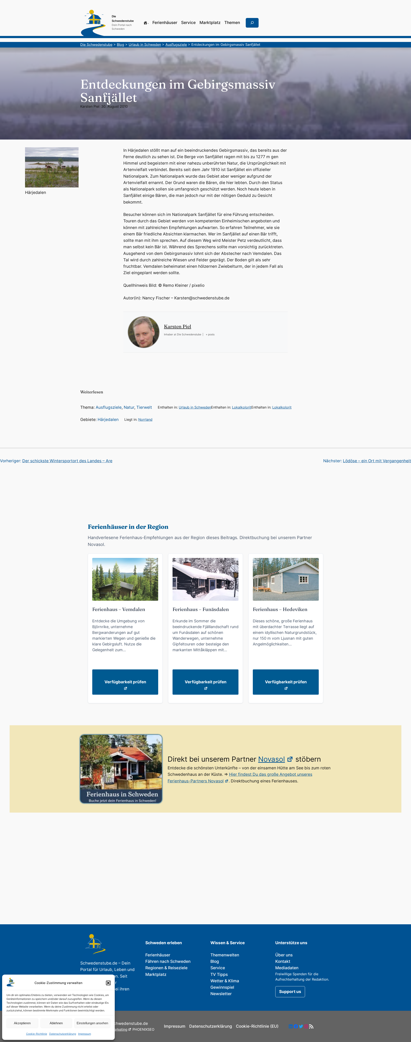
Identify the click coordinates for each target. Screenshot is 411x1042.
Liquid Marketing (113, 1029)
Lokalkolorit (241, 407)
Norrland (145, 419)
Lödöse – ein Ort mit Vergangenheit (377, 460)
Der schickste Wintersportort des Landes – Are (67, 460)
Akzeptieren (22, 1023)
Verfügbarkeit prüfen (125, 681)
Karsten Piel (89, 106)
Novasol (271, 759)
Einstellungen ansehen (92, 1023)
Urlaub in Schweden (195, 407)
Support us (290, 991)
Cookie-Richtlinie (36, 1033)
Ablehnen (56, 1023)
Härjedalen (108, 419)
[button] (108, 983)
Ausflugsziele (109, 407)
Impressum (84, 1033)
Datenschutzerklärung (62, 1033)
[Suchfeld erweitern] (252, 23)
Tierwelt (144, 407)
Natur (129, 407)
